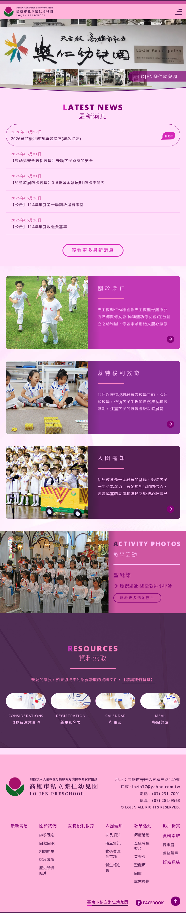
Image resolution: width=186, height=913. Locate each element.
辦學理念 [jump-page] (47, 834)
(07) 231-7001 (166, 793)
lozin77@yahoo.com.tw (156, 786)
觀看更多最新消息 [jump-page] (93, 250)
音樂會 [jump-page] (140, 856)
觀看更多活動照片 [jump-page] (137, 597)
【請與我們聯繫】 (138, 679)
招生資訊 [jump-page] (113, 843)
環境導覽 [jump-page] (47, 859)
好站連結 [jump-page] (171, 862)
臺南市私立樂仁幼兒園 (107, 902)
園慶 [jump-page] (138, 873)
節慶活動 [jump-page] (142, 834)
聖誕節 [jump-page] (140, 864)
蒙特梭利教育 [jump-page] (81, 826)
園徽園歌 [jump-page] (47, 843)
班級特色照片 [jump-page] (142, 846)
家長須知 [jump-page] (113, 834)
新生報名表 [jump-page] (113, 867)
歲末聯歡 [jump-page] (142, 881)
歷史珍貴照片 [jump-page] (47, 870)
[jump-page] (28, 11)
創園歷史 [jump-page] (47, 851)
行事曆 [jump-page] (168, 844)
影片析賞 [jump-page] (171, 826)
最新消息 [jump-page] (19, 826)
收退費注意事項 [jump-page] (113, 854)
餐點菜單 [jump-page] (170, 853)
